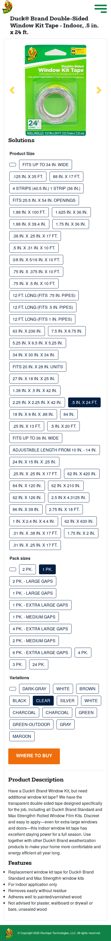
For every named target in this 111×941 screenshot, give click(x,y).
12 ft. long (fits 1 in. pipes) (42, 319)
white (63, 689)
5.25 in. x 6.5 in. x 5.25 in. (38, 343)
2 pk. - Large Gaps (33, 581)
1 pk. (47, 569)
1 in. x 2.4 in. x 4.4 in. (34, 521)
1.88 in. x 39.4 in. (29, 224)
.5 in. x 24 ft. (84, 402)
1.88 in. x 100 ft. (29, 212)
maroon (22, 736)
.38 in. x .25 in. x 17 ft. (35, 236)
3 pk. (18, 664)
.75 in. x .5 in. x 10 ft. (34, 283)
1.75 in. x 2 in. (81, 533)
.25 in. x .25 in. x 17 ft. (35, 474)
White (91, 700)
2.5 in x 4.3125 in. (68, 497)
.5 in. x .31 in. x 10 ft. (34, 248)
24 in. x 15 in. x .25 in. (34, 462)
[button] (12, 90)
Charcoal (57, 712)
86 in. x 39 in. (26, 509)
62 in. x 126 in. (27, 497)
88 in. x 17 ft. (66, 176)
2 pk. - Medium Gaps (34, 641)
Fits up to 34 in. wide (45, 164)
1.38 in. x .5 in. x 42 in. (35, 390)
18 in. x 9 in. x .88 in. (33, 414)
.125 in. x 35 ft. (28, 176)
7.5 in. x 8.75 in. (66, 331)
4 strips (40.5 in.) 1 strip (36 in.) (46, 188)
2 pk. (27, 569)
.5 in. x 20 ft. (63, 426)
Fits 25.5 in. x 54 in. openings (44, 200)
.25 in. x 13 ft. (27, 426)
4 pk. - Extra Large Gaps (40, 629)
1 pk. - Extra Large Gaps (40, 605)
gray (65, 724)
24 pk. (39, 664)
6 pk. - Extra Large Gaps (40, 652)
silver (67, 700)
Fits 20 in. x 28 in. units (38, 367)
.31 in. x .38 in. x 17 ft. (35, 533)
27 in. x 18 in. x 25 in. (34, 378)
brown (88, 689)
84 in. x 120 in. (27, 485)
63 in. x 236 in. (27, 331)
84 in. (69, 414)
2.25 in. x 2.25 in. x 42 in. (37, 402)
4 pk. (83, 652)
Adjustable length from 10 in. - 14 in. (55, 450)
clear (43, 700)
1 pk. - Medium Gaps (34, 617)
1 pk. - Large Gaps (33, 593)
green (86, 712)
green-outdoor (31, 724)
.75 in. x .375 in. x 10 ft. (36, 271)
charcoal (24, 712)
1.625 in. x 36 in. (71, 212)
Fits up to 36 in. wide (36, 438)
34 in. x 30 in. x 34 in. (34, 355)
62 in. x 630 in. (79, 521)
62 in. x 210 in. (65, 485)
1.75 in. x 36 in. (71, 224)
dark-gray (34, 689)
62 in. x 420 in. (81, 474)
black (19, 700)
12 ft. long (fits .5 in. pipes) (43, 307)
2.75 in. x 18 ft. (64, 509)
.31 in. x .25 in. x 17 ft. (35, 545)
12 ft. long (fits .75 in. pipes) (44, 295)
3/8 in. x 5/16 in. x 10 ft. (36, 260)
